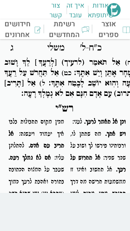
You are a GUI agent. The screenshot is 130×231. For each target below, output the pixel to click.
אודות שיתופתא (101, 10)
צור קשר (56, 10)
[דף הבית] (114, 14)
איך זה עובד (75, 10)
